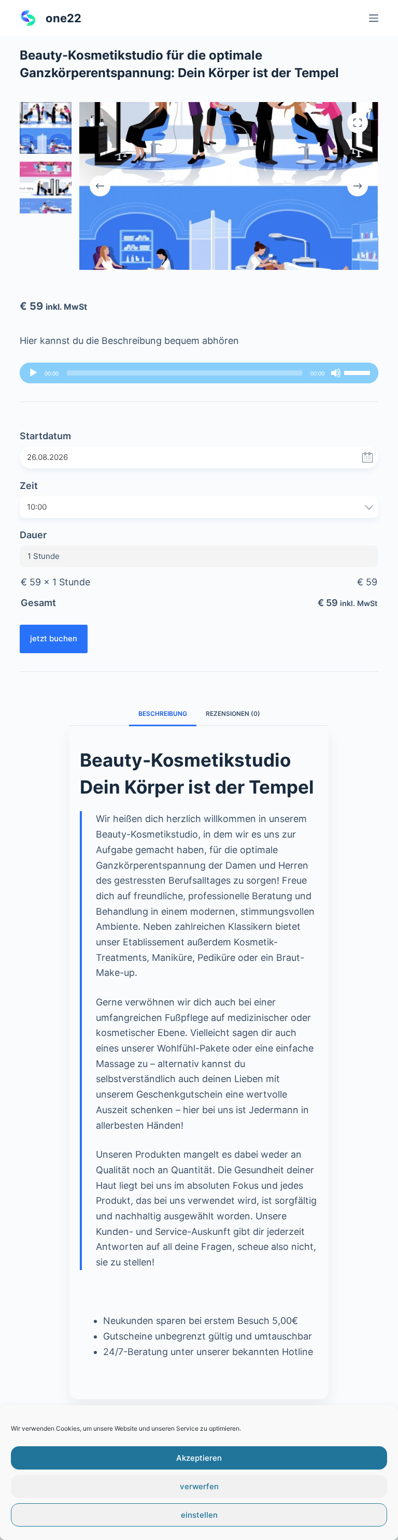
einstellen (199, 1515)
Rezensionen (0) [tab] (233, 713)
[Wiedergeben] (33, 373)
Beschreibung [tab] (162, 713)
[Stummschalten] (336, 373)
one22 (63, 18)
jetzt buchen (53, 638)
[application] (199, 373)
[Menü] (373, 18)
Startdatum (45, 435)
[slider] (358, 372)
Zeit (29, 485)
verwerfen (199, 1486)
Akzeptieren (199, 1458)
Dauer (33, 534)
